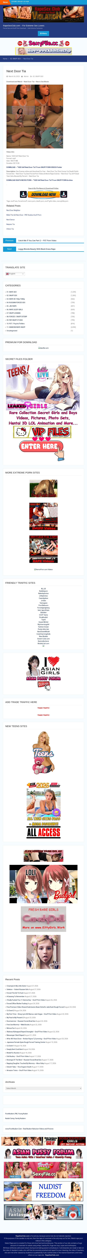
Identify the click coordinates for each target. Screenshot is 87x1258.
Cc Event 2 (10, 1010)
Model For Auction (13, 1053)
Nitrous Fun (11, 1028)
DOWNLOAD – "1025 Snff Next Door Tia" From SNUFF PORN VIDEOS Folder (34, 167)
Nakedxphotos (43, 593)
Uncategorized (12, 331)
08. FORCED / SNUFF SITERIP (17, 317)
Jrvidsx (43, 601)
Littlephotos (43, 596)
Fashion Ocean (43, 627)
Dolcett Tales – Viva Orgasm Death (19, 1067)
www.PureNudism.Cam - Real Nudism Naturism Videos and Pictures (29, 1129)
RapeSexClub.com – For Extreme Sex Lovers (23, 26)
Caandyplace (43, 598)
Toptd (43, 620)
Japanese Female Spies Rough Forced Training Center (26, 1042)
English (12, 274)
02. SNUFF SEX (38, 76)
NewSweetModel (43, 632)
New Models (43, 636)
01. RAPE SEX (12, 292)
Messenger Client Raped (15, 1035)
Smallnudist (43, 617)
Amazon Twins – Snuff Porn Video (19, 1070)
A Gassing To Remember (15, 996)
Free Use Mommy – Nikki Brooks (18, 1025)
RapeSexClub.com (22, 1236)
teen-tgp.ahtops (43, 610)
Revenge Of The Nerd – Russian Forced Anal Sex (24, 1060)
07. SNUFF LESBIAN (13, 313)
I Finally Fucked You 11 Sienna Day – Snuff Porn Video (26, 1000)
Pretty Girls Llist (43, 629)
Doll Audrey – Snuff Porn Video (18, 1056)
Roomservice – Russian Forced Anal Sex (21, 1021)
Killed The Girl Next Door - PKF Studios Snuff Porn (23, 215)
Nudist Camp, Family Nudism (15, 1118)
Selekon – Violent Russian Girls (18, 989)
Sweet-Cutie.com (43, 639)
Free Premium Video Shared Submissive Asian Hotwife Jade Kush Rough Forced (35, 1007)
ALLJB (43, 589)
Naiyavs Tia (10, 224)
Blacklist (43, 612)
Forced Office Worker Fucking (17, 1003)
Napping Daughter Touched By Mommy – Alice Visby (25, 1063)
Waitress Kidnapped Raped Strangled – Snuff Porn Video (27, 1032)
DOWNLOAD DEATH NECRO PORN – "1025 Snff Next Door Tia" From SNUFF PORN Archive (39, 180)
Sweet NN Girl (43, 622)
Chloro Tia (10, 229)
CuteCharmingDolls (43, 634)
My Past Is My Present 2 (15, 1018)
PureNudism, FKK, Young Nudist (16, 1114)
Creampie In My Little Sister (21, 2)
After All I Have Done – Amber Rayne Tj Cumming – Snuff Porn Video (31, 1039)
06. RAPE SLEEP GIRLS (15, 309)
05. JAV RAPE (12, 306)
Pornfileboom (43, 605)
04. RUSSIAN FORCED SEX (16, 302)
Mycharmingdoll (43, 624)
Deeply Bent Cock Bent (15, 1049)
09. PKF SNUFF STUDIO (15, 320)
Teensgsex (43, 603)
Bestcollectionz (43, 641)
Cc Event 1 (10, 1046)
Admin (26, 76)
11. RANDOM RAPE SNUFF (16, 327)
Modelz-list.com (43, 643)
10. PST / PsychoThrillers (16, 324)
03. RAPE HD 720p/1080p (16, 299)
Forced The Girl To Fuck (15, 993)
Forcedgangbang (43, 608)
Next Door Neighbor (13, 210)
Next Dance (10, 220)
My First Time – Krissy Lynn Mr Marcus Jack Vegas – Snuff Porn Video (31, 1014)
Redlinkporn (43, 591)
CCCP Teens (43, 615)
